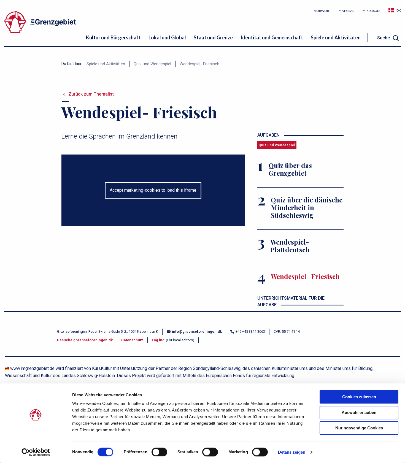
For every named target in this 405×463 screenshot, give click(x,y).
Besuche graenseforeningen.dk (85, 340)
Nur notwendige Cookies (359, 428)
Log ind (158, 340)
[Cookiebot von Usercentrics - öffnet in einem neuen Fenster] (36, 452)
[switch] (159, 452)
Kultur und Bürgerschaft (113, 37)
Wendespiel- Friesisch (199, 63)
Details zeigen (291, 452)
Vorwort (322, 11)
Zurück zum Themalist (91, 94)
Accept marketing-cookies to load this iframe (153, 190)
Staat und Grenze (213, 37)
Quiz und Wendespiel (152, 63)
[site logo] (66, 23)
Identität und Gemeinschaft (272, 37)
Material (346, 11)
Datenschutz (132, 340)
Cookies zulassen (359, 396)
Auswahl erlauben (359, 412)
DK (398, 10)
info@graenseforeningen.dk (197, 331)
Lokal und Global (167, 37)
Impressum (371, 11)
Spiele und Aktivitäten (336, 37)
